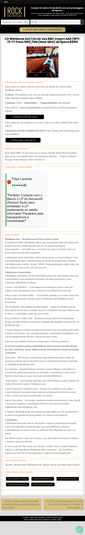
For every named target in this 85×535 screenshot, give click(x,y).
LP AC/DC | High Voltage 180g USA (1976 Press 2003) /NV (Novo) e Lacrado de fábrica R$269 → (64, 504)
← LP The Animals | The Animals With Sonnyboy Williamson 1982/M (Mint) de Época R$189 (21, 504)
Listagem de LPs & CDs (68, 479)
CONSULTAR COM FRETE (23, 140)
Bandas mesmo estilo (43, 479)
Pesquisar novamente (17, 484)
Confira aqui (56, 520)
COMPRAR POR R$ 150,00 (24, 117)
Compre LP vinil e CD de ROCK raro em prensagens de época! (57, 9)
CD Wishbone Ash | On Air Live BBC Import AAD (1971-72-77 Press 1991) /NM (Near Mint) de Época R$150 (42, 40)
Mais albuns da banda (17, 479)
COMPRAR (40, 75)
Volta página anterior (42, 484)
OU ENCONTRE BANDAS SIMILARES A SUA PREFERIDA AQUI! (42, 29)
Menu (6, 2)
